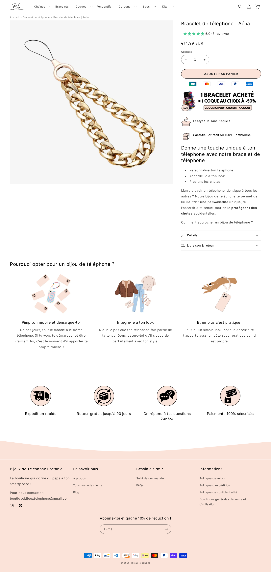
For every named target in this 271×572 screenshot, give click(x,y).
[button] (41, 6)
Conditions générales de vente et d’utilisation (223, 501)
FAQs (139, 485)
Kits (164, 6)
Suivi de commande (150, 478)
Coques (81, 6)
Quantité (186, 51)
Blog (76, 492)
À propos (79, 478)
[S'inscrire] (166, 529)
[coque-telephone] (221, 110)
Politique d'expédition (215, 485)
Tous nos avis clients (87, 485)
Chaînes (39, 6)
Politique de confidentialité (218, 492)
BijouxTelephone (140, 562)
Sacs (146, 6)
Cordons (124, 6)
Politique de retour (213, 478)
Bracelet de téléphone (36, 17)
